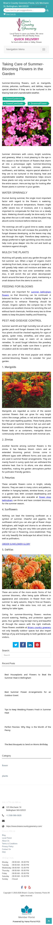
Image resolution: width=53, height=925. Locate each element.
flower (5, 765)
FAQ (4, 852)
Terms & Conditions (10, 844)
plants (5, 776)
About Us (5, 841)
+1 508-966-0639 (37, 6)
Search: (6, 650)
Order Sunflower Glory (16, 544)
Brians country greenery (39, 627)
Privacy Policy (7, 846)
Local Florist (7, 838)
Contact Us (6, 849)
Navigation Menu (15, 49)
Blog (4, 835)
